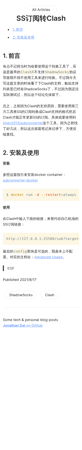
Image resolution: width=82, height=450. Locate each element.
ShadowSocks (21, 295)
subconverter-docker (20, 180)
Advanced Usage (48, 257)
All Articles (41, 9)
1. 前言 (18, 29)
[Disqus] (41, 394)
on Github (23, 325)
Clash (49, 295)
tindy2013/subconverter (23, 123)
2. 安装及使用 (23, 37)
